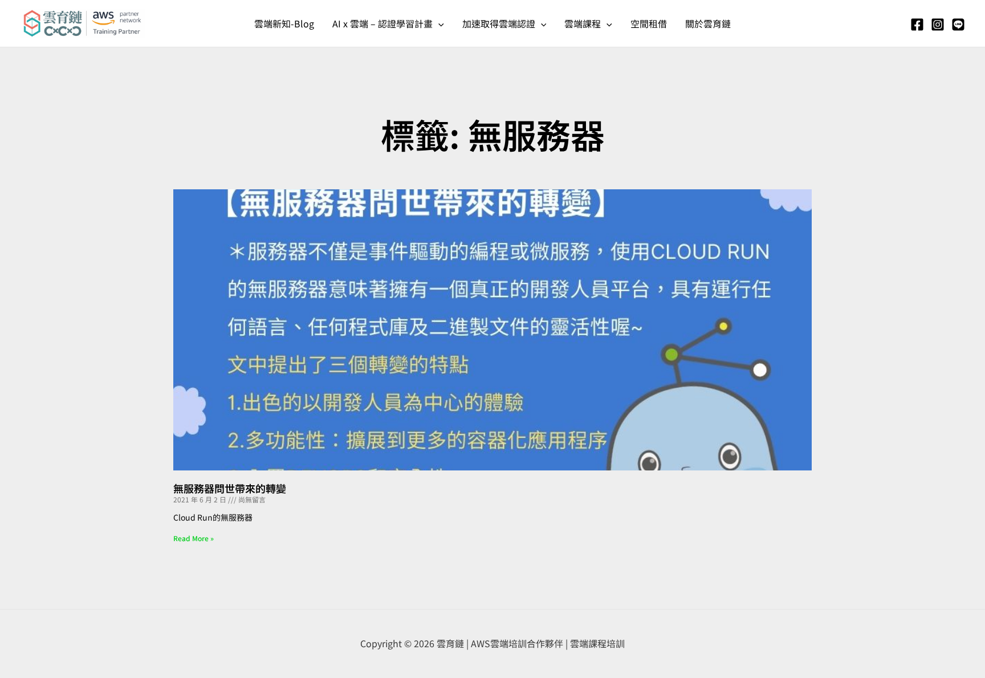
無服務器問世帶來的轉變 (229, 488)
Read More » (193, 538)
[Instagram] (938, 24)
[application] (438, 23)
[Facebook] (917, 24)
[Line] (958, 24)
